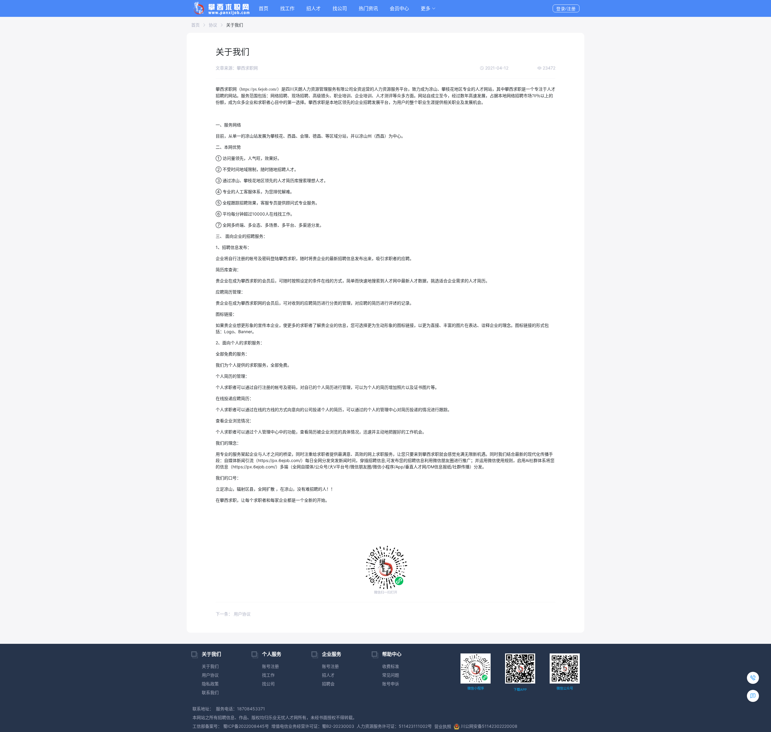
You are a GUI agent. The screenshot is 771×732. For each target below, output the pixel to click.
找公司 (339, 8)
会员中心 (399, 8)
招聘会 (328, 683)
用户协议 (210, 675)
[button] (428, 8)
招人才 (313, 8)
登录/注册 (566, 8)
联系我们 (210, 692)
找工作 (287, 8)
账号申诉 (390, 683)
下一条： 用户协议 (233, 613)
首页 (263, 8)
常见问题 (390, 675)
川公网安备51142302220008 (489, 726)
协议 (213, 24)
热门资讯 (368, 8)
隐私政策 (210, 683)
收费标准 (390, 666)
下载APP (520, 689)
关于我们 (210, 666)
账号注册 (270, 666)
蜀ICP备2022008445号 (245, 726)
